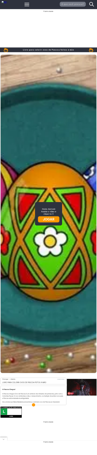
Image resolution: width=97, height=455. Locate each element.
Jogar (48, 219)
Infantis (13, 379)
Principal (5, 379)
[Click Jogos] (5, 3)
